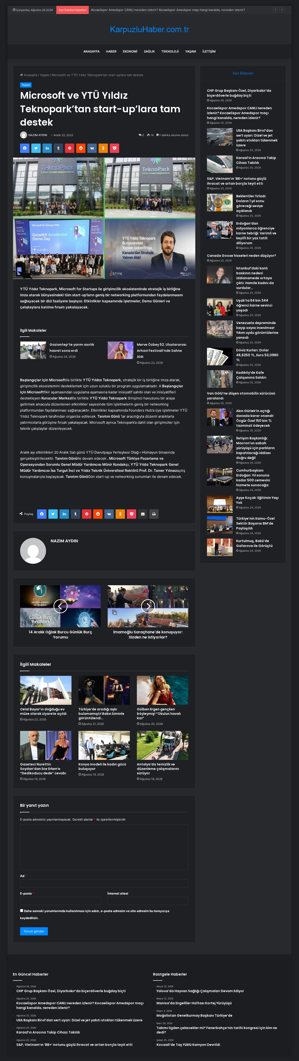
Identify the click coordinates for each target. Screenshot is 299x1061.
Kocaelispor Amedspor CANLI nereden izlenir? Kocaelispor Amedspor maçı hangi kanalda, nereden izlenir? (168, 10)
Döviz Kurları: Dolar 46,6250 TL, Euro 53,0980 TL (257, 355)
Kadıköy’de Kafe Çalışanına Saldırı (251, 375)
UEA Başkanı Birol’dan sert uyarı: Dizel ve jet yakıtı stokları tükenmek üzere (257, 138)
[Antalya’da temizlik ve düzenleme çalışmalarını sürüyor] (162, 745)
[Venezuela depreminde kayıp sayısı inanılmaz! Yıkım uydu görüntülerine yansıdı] (220, 329)
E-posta (27, 893)
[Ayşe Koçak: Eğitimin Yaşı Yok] (220, 504)
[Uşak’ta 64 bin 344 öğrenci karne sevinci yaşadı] (220, 307)
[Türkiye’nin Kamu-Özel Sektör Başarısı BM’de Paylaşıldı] (220, 525)
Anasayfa (91, 51)
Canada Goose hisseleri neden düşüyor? (241, 255)
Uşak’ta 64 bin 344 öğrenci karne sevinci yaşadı (254, 305)
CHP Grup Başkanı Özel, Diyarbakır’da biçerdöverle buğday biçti (239, 93)
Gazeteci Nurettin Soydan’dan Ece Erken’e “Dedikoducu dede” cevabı (43, 768)
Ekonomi (130, 51)
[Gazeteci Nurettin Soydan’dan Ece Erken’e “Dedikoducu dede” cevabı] (45, 745)
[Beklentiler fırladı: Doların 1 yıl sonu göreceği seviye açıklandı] (220, 202)
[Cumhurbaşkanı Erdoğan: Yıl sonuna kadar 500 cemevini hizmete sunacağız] (220, 477)
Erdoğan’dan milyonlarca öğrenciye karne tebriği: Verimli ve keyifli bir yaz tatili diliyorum (256, 233)
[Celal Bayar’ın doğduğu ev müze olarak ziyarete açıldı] (45, 690)
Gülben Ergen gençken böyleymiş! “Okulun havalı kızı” (159, 713)
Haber (111, 51)
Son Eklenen (243, 73)
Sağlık (149, 51)
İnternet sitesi (117, 893)
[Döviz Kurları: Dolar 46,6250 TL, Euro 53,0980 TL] (220, 356)
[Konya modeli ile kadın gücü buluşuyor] (104, 745)
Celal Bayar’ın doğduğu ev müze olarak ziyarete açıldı (43, 711)
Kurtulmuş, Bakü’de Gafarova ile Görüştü (254, 543)
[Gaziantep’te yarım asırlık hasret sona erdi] (33, 350)
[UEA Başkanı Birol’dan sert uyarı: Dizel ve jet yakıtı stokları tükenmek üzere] (220, 137)
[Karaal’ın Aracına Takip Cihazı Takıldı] (220, 164)
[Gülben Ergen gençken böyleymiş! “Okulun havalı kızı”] (162, 690)
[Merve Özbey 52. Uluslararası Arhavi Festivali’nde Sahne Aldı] (120, 350)
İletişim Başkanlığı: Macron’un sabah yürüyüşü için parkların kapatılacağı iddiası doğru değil (255, 448)
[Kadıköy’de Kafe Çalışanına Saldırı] (220, 379)
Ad (23, 876)
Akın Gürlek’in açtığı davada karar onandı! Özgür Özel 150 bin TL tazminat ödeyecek (255, 418)
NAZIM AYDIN (37, 135)
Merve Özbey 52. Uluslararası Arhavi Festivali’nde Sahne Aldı (161, 350)
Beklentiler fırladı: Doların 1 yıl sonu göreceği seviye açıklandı (251, 203)
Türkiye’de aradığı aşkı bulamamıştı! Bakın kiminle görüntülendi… (101, 713)
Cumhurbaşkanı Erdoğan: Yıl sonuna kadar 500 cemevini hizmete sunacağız (253, 477)
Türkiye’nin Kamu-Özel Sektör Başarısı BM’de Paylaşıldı (255, 523)
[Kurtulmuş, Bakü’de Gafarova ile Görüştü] (220, 547)
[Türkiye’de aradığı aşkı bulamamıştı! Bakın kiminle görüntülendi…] (104, 690)
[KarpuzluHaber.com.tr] (149, 29)
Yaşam (190, 51)
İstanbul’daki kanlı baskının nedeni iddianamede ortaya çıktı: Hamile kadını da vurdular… (255, 278)
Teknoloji (170, 51)
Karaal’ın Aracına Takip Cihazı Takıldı (256, 160)
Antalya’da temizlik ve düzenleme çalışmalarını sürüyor (158, 768)
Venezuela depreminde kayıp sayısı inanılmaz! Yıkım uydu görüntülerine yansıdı (257, 330)
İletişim (209, 51)
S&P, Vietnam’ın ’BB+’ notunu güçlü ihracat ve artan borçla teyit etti (236, 181)
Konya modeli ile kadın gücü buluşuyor (102, 766)
